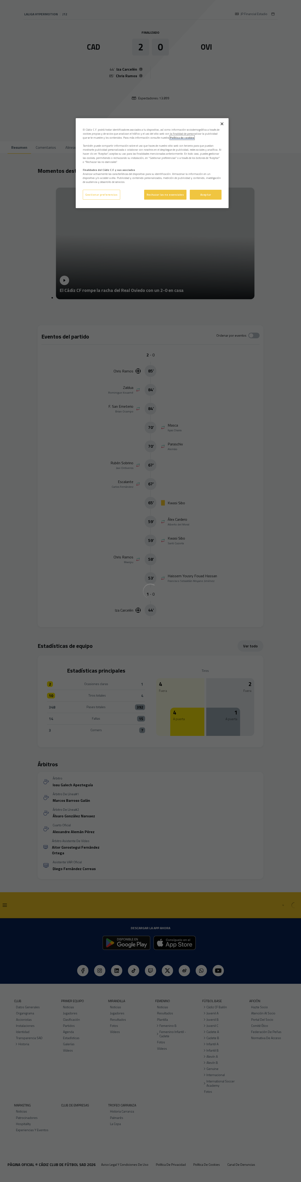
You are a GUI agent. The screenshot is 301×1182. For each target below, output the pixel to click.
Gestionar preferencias (101, 195)
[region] (152, 163)
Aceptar (205, 195)
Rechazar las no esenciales (165, 195)
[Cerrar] (222, 124)
